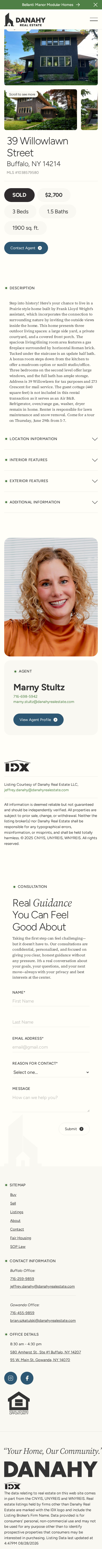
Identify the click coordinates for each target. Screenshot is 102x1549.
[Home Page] (25, 19)
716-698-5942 (25, 696)
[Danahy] (51, 1469)
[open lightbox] (40, 109)
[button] (95, 4)
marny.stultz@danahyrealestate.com (43, 701)
